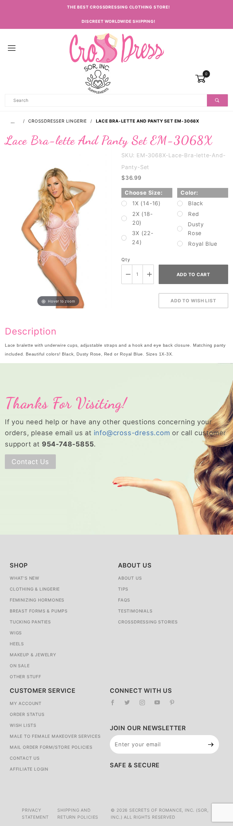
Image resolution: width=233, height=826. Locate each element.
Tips (123, 589)
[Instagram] (144, 705)
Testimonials (135, 610)
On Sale (20, 665)
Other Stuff (25, 676)
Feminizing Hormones (37, 599)
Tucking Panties (30, 621)
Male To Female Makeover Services (55, 736)
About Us (130, 578)
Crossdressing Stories (148, 621)
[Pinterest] (174, 705)
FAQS (124, 599)
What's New (24, 578)
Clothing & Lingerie (35, 589)
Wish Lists (23, 725)
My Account (26, 703)
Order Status (27, 714)
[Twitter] (129, 705)
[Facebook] (115, 705)
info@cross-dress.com (132, 433)
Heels (17, 643)
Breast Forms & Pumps (39, 610)
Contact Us (30, 462)
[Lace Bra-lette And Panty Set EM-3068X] (58, 228)
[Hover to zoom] (58, 228)
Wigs (16, 632)
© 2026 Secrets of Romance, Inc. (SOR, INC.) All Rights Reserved (160, 813)
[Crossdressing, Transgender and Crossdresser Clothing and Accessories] (116, 47)
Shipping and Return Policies (77, 813)
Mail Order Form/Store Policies (51, 747)
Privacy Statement (35, 813)
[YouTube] (159, 705)
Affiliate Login (29, 769)
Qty (125, 259)
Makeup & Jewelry (33, 654)
